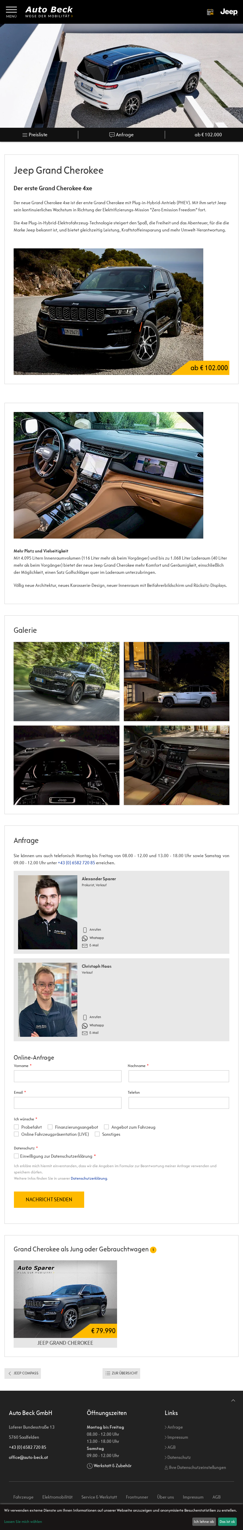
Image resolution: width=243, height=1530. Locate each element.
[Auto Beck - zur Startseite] (49, 11)
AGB (171, 1447)
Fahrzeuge (23, 1497)
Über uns (165, 1497)
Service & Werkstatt (99, 1497)
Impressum (177, 1437)
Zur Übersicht (124, 1373)
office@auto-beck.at (28, 1457)
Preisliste (37, 135)
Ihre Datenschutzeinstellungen (197, 1467)
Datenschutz (179, 1457)
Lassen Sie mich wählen (23, 1521)
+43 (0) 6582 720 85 (76, 862)
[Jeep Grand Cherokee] (121, 475)
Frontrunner (137, 1497)
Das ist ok (227, 1521)
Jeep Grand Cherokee (65, 1342)
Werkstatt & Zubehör (113, 1465)
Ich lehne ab (204, 1521)
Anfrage (124, 135)
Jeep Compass (26, 1373)
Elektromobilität (57, 1497)
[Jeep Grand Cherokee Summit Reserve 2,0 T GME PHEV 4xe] (65, 1298)
